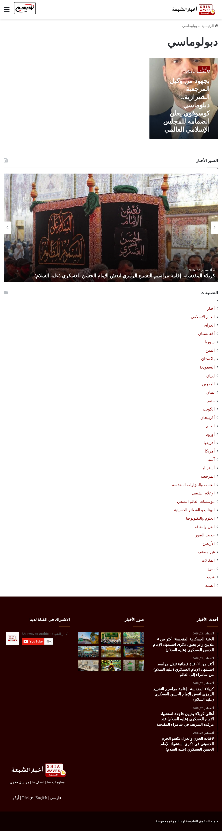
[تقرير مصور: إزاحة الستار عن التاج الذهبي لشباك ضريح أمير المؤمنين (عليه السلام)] (111, 651)
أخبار (211, 309)
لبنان (210, 392)
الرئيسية (208, 26)
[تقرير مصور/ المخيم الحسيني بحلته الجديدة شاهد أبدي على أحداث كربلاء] (133, 665)
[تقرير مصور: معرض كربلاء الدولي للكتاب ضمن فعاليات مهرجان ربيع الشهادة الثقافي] (133, 651)
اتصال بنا (38, 782)
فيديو (211, 577)
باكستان (208, 359)
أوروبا (210, 434)
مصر (211, 401)
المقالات (208, 560)
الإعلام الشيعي (203, 493)
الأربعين (209, 544)
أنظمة (210, 586)
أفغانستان (206, 333)
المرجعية (208, 476)
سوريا (210, 342)
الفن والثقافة (204, 526)
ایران (210, 375)
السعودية (207, 367)
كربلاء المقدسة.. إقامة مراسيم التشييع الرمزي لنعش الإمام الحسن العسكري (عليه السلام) (124, 275)
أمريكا (210, 451)
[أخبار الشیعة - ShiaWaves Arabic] (192, 9)
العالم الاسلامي (203, 317)
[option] (111, 228)
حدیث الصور (205, 535)
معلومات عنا (56, 782)
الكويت (209, 409)
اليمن (210, 350)
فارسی (55, 798)
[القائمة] (6, 11)
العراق (209, 325)
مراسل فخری (19, 782)
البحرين (208, 384)
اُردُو (16, 798)
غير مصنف (206, 552)
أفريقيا (209, 443)
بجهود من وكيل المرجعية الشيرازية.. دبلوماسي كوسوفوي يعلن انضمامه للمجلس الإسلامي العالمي (186, 105)
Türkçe (27, 798)
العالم (210, 426)
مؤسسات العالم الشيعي (196, 501)
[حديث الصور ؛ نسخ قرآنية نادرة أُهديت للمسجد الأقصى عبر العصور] (88, 665)
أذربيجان (207, 417)
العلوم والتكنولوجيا (200, 518)
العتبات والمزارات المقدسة (193, 485)
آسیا (211, 459)
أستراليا (208, 468)
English (41, 798)
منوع (211, 569)
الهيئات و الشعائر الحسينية (194, 510)
